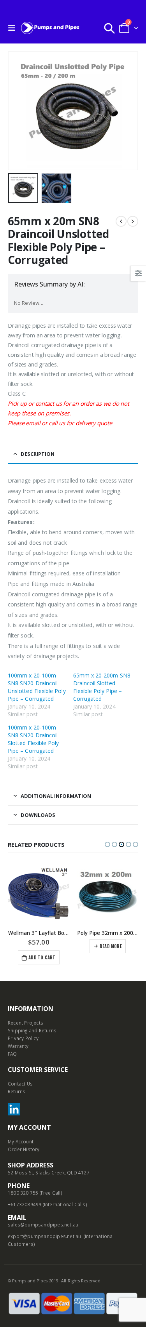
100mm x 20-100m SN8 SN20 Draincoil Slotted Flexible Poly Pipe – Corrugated (33, 739)
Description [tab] (38, 453)
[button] (107, 844)
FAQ (12, 1054)
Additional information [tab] (56, 795)
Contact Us (20, 1083)
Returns (16, 1091)
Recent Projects (25, 1023)
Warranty (18, 1046)
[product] (39, 893)
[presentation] (17, 110)
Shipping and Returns (32, 1030)
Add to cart (41, 957)
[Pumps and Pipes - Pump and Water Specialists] (50, 28)
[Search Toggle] (109, 28)
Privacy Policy (23, 1038)
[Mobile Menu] (13, 28)
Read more (111, 946)
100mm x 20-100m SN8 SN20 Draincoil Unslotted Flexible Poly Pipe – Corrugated (37, 687)
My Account (20, 1141)
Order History (24, 1149)
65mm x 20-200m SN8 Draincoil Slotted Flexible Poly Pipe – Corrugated (101, 687)
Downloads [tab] (38, 814)
